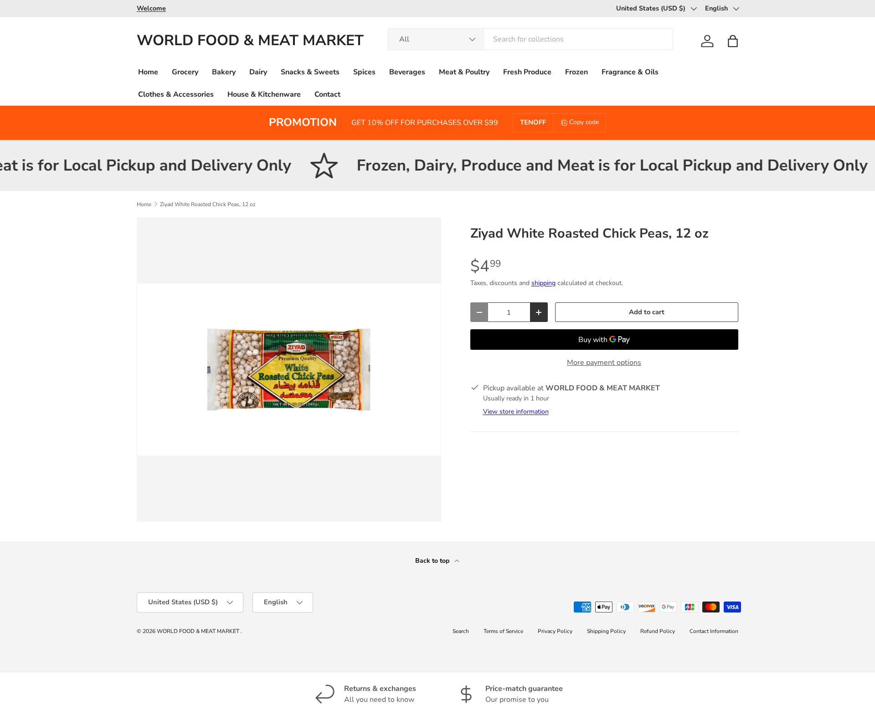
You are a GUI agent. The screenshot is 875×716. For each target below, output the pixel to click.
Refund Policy (657, 631)
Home (148, 72)
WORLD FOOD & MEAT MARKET (199, 631)
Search (461, 631)
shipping (543, 283)
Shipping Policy (606, 631)
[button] (733, 41)
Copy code (584, 122)
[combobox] (530, 39)
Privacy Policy (555, 631)
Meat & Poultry (464, 72)
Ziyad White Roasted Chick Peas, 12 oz (208, 204)
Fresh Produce (527, 72)
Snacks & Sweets (310, 72)
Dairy (258, 72)
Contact (327, 94)
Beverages (407, 72)
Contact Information (714, 631)
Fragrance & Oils (630, 72)
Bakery (224, 72)
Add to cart (646, 311)
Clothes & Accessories (176, 94)
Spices (364, 72)
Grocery (185, 72)
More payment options (604, 363)
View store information (516, 411)
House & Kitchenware (264, 94)
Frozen (576, 72)
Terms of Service (503, 631)
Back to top (433, 560)
